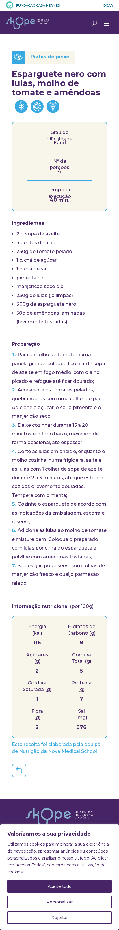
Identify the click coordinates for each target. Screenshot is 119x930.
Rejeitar (59, 917)
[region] (59, 877)
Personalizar (60, 902)
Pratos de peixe (50, 57)
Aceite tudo (60, 886)
